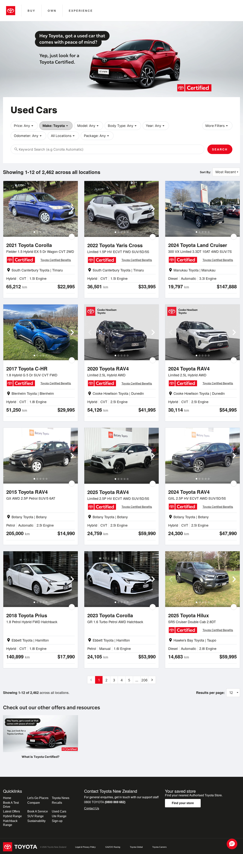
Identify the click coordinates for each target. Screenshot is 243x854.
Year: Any (156, 125)
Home (7, 798)
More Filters (217, 125)
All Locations (63, 136)
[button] (232, 844)
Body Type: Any (123, 125)
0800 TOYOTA (104, 802)
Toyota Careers (159, 847)
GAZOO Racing (112, 847)
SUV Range (35, 816)
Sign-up (57, 821)
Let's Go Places (37, 798)
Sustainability (36, 821)
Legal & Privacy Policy (85, 847)
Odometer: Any (28, 136)
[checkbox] (72, 237)
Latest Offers (11, 811)
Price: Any (24, 125)
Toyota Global (136, 847)
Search (220, 149)
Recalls (57, 802)
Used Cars (59, 811)
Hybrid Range (12, 816)
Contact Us (91, 808)
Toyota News (60, 798)
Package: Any (97, 136)
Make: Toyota (56, 125)
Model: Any (88, 125)
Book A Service (37, 811)
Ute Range (59, 816)
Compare (33, 802)
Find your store (183, 803)
